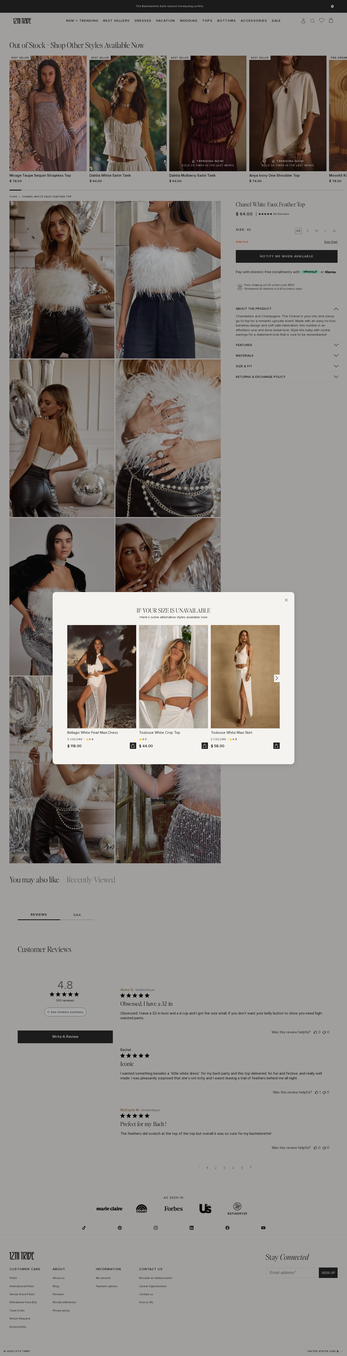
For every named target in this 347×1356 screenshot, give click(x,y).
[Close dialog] (286, 600)
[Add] (133, 746)
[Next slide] (277, 678)
